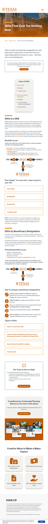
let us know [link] (19, 136)
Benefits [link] (20, 88)
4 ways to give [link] (22, 91)
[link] (9, 10)
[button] (42, 10)
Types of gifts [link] (22, 107)
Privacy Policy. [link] (5, 522)
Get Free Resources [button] (24, 413)
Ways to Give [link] (12, 40)
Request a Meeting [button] (24, 386)
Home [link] (6, 40)
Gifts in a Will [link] (20, 85)
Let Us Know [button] (24, 69)
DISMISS (41, 521)
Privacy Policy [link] (36, 514)
